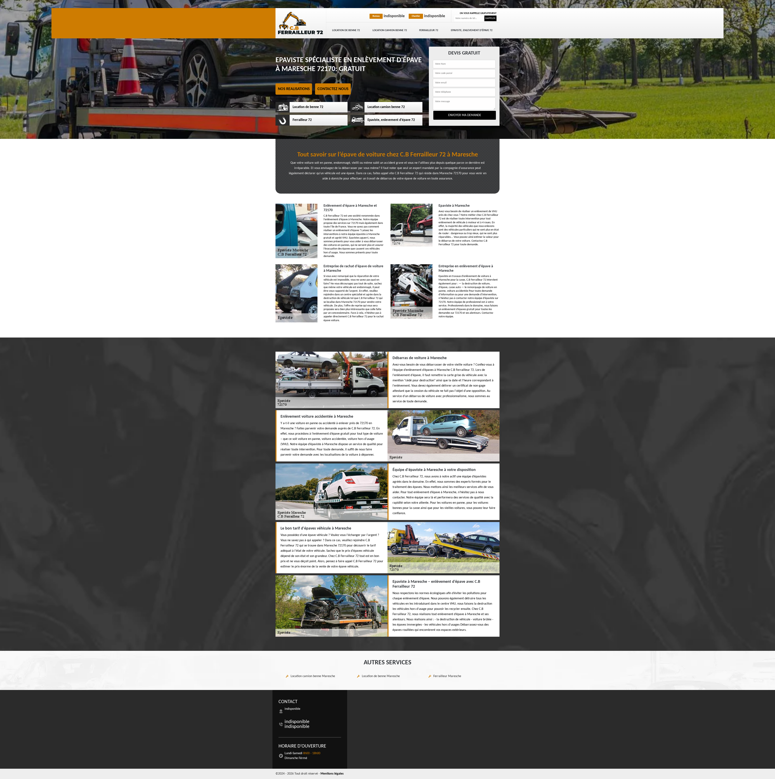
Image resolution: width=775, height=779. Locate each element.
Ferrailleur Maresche (447, 676)
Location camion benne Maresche (313, 676)
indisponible (389, 16)
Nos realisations (294, 89)
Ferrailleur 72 (428, 30)
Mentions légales (332, 773)
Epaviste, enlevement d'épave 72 (471, 30)
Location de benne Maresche (381, 676)
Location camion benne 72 (390, 30)
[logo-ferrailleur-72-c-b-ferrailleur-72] (300, 23)
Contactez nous (332, 89)
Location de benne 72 (346, 30)
